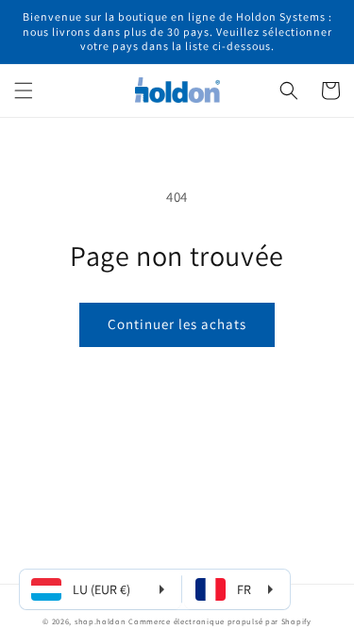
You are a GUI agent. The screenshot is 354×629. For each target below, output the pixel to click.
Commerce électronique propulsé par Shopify (219, 621)
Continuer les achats (177, 324)
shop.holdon (100, 621)
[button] (23, 90)
